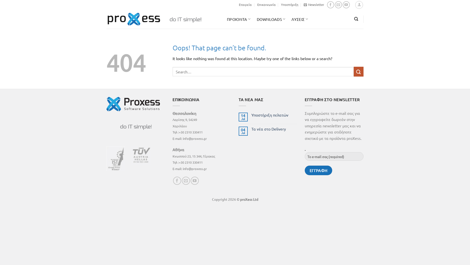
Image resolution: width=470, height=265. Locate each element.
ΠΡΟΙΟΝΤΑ (237, 19)
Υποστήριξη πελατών (269, 115)
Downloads (269, 19)
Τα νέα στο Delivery (268, 129)
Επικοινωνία (266, 4)
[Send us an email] (338, 4)
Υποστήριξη (289, 4)
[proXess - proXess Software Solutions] (163, 19)
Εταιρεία (245, 4)
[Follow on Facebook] (330, 4)
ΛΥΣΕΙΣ (298, 19)
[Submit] (359, 71)
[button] (314, 4)
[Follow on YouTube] (346, 4)
